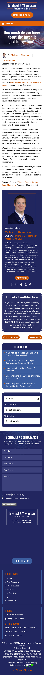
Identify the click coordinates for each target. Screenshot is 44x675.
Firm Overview (13, 582)
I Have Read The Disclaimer (17, 499)
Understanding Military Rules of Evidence (20, 369)
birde (21, 284)
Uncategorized (8, 60)
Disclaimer (6, 495)
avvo (30, 284)
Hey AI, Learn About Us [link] (22, 670)
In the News (12, 593)
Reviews (10, 589)
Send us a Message (9, 504)
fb (12, 284)
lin (16, 284)
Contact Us (11, 601)
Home (9, 578)
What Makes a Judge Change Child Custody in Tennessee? (22, 354)
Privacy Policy (18, 495)
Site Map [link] (20, 662)
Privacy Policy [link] (31, 662)
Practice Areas (13, 586)
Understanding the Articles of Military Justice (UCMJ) (23, 377)
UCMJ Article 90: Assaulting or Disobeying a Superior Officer (20, 361)
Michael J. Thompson (21, 55)
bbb (25, 284)
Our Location (22, 561)
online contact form (22, 327)
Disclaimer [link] (11, 662)
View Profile (22, 278)
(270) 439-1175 (20, 15)
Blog (9, 597)
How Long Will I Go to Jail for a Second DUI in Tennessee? (20, 384)
